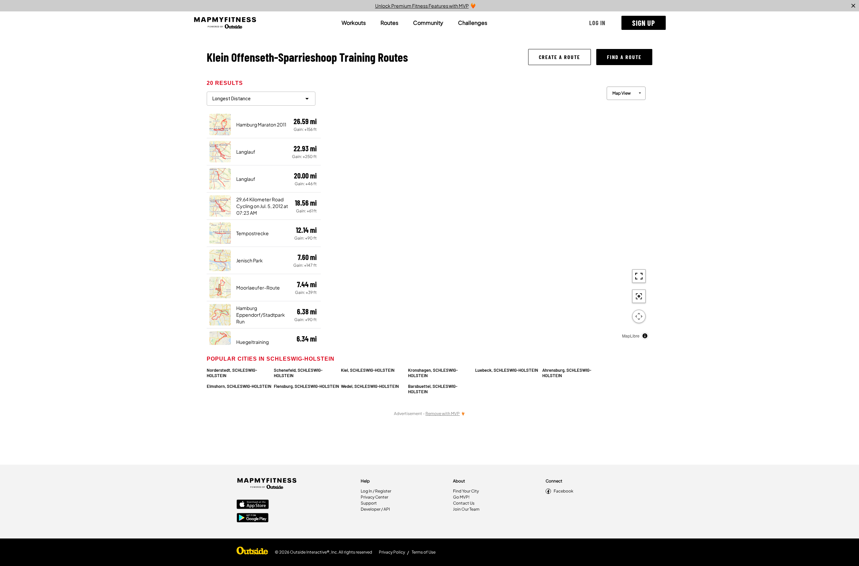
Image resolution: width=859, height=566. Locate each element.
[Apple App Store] (253, 505)
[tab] (354, 22)
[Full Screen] (639, 276)
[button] (597, 23)
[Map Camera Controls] (639, 316)
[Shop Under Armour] (252, 552)
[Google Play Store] (253, 518)
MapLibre (631, 336)
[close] (853, 5)
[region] (486, 211)
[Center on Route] (639, 296)
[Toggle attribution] (645, 336)
